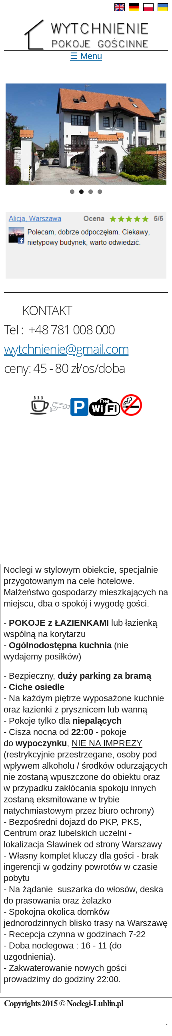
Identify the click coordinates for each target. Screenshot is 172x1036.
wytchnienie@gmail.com (66, 348)
